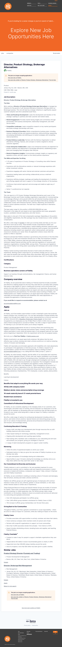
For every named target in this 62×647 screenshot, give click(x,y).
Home (19, 631)
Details (6, 562)
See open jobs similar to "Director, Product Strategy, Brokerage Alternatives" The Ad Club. (32, 80)
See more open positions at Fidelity (31, 608)
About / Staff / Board (41, 5)
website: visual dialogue (12, 644)
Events (39, 3)
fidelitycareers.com (33, 336)
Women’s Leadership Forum (22, 635)
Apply (5, 583)
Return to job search (10, 586)
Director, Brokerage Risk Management (18, 566)
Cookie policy (35, 625)
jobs (2, 53)
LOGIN (55, 633)
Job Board (49, 5)
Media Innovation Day (21, 639)
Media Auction (20, 641)
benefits (22, 223)
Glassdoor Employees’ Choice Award (30, 319)
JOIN (55, 631)
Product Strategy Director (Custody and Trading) (22, 553)
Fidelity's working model (11, 327)
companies (9, 53)
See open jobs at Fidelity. (14, 77)
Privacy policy (27, 625)
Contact (56, 0)
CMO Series (20, 636)
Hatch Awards (20, 640)
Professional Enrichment (52, 3)
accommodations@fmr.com (12, 303)
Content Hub (29, 5)
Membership (29, 3)
